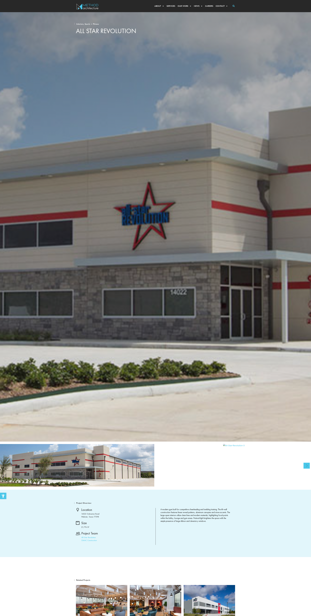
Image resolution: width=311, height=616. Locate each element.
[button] (233, 6)
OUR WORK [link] (183, 6)
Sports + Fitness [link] (92, 24)
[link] (3, 496)
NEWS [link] (196, 6)
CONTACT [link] (220, 6)
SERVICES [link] (171, 6)
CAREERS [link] (209, 6)
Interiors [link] (80, 24)
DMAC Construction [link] (89, 540)
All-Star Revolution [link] (88, 537)
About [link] (157, 6)
